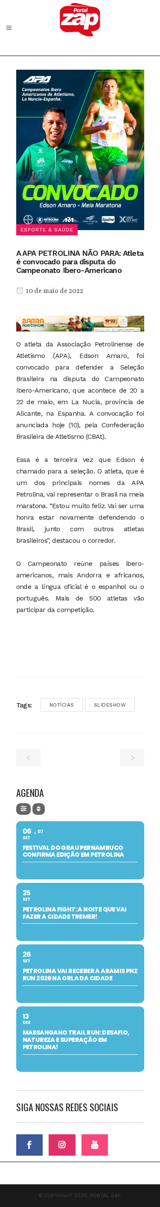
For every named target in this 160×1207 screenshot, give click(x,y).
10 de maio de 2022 (54, 291)
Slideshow (110, 705)
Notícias (61, 705)
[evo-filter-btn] (23, 809)
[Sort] (38, 809)
